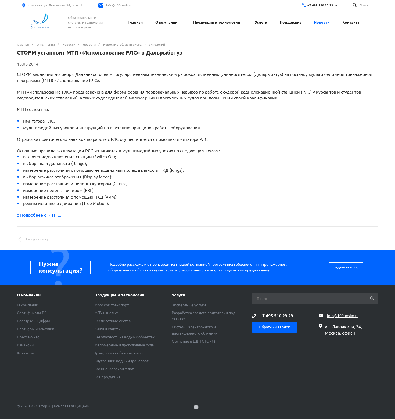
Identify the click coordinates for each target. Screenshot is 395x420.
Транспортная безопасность (118, 353)
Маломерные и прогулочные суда (124, 345)
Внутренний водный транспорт (121, 361)
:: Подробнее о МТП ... (39, 215)
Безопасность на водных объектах (124, 337)
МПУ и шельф (106, 313)
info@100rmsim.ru (120, 5)
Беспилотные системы (114, 321)
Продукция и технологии (119, 295)
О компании (29, 295)
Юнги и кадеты (107, 329)
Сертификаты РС (32, 313)
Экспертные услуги (189, 305)
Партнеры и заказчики (36, 329)
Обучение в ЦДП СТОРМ (193, 341)
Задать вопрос (345, 267)
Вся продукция (107, 377)
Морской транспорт (111, 305)
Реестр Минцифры (33, 321)
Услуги (178, 295)
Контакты (25, 353)
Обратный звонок (274, 327)
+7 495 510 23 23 (320, 5)
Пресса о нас (28, 337)
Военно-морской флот (114, 369)
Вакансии (25, 345)
